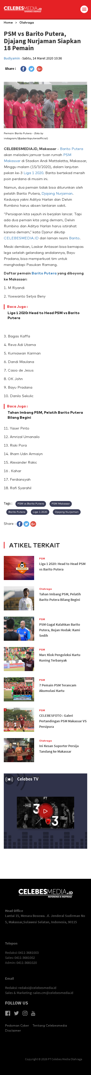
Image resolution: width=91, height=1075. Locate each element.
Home (8, 22)
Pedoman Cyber (17, 1025)
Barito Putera (71, 149)
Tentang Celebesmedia (50, 1025)
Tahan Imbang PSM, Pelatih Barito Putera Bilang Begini (45, 412)
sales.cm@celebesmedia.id (53, 992)
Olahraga (26, 22)
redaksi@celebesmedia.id (37, 987)
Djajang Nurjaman (57, 193)
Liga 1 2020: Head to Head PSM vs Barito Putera (44, 312)
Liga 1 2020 (33, 173)
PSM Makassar (61, 503)
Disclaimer (13, 1030)
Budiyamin (12, 58)
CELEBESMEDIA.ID (21, 238)
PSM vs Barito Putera (30, 503)
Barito (74, 238)
